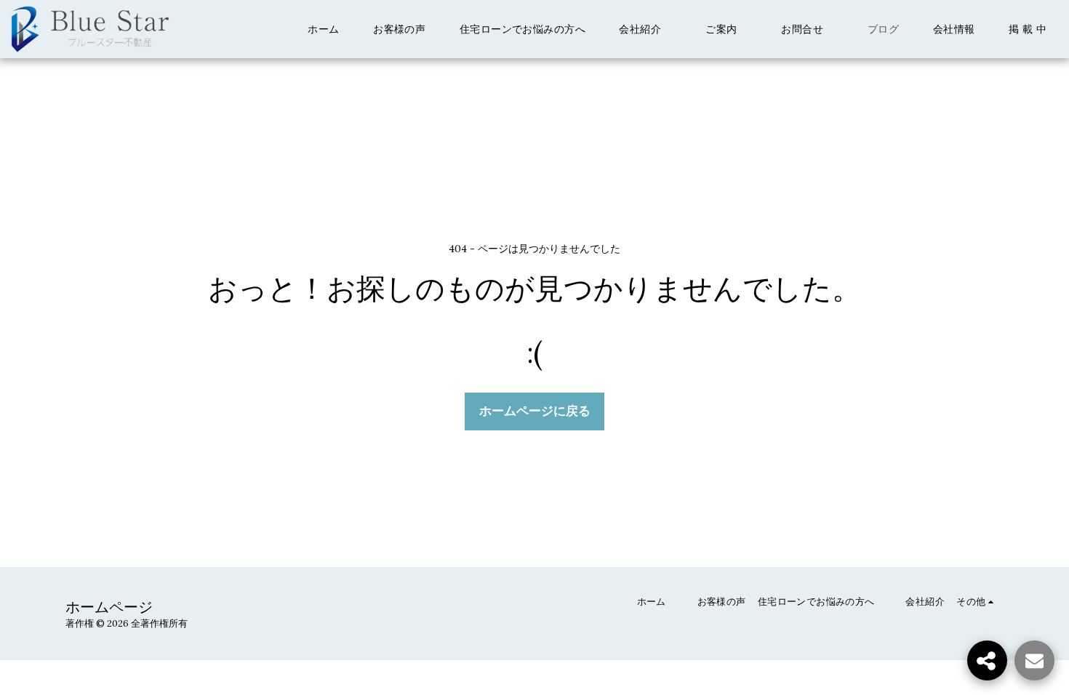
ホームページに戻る (534, 411)
